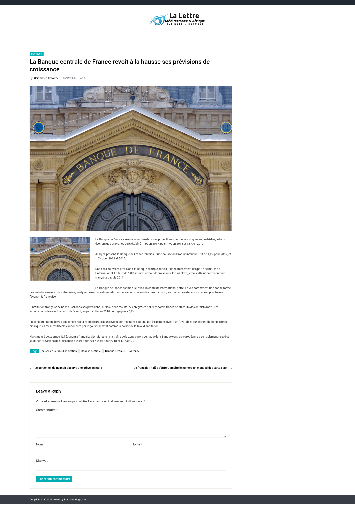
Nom (39, 444)
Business (36, 53)
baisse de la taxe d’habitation (59, 351)
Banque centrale (91, 351)
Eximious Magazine (75, 499)
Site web (42, 461)
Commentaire (47, 410)
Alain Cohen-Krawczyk (46, 78)
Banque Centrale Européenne (122, 351)
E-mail (137, 444)
